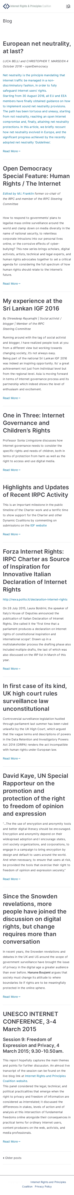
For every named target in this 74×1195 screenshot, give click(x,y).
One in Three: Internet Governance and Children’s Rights (34, 423)
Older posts (13, 1158)
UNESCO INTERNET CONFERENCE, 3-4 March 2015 (30, 1021)
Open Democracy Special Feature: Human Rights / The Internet (36, 176)
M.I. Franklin (26, 193)
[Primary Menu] (68, 6)
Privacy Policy (43, 1186)
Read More (10, 151)
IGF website (38, 525)
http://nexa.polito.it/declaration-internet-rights (35, 599)
